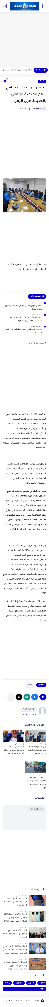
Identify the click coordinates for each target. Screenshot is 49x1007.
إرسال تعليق (36, 809)
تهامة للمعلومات (29, 715)
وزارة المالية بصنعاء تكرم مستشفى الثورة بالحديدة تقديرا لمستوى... (37, 752)
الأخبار (42, 81)
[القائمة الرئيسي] (44, 6)
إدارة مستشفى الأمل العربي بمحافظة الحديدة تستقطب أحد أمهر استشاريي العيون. (15, 949)
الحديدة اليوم (11, 1001)
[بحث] (5, 6)
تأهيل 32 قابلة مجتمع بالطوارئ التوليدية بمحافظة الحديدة (15, 934)
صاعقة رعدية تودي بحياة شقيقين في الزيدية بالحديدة (23, 331)
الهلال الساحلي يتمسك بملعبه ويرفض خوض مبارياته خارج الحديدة (16, 70)
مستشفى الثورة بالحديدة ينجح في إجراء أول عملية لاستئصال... (14, 750)
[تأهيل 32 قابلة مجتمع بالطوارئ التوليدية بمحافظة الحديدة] (37, 932)
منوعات (41, 989)
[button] (34, 697)
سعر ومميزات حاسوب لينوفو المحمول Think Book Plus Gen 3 (15, 902)
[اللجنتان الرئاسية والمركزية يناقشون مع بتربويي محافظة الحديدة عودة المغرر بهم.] (37, 964)
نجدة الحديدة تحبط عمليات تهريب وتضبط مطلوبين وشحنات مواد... (36, 783)
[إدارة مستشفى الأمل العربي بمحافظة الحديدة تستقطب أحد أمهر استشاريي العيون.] (37, 948)
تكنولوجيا (19, 983)
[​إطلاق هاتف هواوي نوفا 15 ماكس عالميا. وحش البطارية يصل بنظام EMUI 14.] (37, 916)
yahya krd (37, 109)
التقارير (31, 983)
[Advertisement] (24, 40)
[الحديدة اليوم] (24, 6)
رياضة (7, 983)
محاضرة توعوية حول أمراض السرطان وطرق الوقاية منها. (23, 307)
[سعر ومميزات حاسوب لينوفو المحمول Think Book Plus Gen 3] (37, 900)
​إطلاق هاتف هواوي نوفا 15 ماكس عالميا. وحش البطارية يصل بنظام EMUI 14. (15, 918)
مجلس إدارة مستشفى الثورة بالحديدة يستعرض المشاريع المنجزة (26, 319)
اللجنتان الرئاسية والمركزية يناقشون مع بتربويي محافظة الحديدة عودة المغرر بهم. (15, 966)
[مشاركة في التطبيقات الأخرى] (11, 697)
